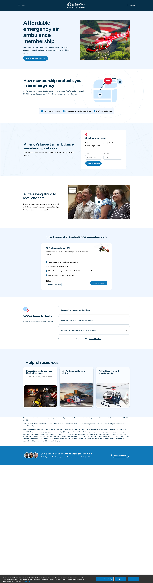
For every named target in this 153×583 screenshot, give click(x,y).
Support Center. (95, 339)
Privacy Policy (26, 581)
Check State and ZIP (93, 163)
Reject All (120, 579)
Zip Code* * (107, 153)
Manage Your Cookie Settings (105, 579)
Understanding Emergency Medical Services (39, 372)
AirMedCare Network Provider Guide (109, 372)
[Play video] (99, 202)
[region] (76, 579)
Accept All (133, 579)
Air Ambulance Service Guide (73, 372)
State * (87, 153)
